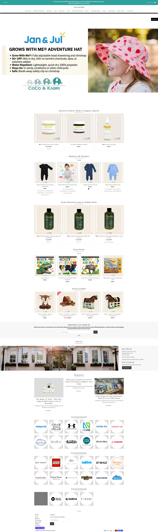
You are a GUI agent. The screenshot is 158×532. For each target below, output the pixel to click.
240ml (48, 242)
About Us (37, 518)
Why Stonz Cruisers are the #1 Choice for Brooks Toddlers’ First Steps (79, 382)
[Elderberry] (90, 188)
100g (48, 148)
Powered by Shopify (50, 530)
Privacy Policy (38, 520)
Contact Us (37, 525)
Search (36, 517)
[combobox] (27, 2)
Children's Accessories (38, 10)
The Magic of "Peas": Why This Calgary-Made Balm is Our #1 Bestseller (49, 401)
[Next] (123, 179)
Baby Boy (49, 10)
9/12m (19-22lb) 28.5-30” (41, 192)
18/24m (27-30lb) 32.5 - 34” (45, 194)
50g (50, 148)
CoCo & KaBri (79, 7)
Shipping (37, 523)
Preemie (63, 189)
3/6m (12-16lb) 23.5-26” (41, 190)
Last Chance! (130, 10)
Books (86, 10)
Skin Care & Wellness (77, 10)
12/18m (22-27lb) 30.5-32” (49, 192)
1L (50, 242)
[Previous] (34, 179)
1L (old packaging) (110, 242)
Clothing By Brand (95, 10)
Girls (68, 10)
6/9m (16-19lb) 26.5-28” (49, 190)
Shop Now (122, 19)
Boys (55, 10)
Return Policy (38, 522)
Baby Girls (61, 10)
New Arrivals (28, 10)
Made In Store (120, 10)
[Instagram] (79, 335)
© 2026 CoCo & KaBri (40, 530)
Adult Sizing (112, 10)
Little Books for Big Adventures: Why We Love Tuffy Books (109, 397)
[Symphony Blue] (88, 188)
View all (79, 160)
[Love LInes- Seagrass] (92, 188)
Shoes (104, 10)
